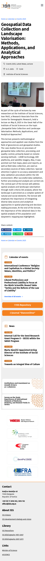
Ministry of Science (9, 550)
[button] (6, 229)
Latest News (21, 64)
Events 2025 (21, 19)
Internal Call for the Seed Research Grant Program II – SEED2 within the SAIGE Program (22, 338)
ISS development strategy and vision (16, 519)
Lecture (30, 64)
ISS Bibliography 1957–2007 (12, 535)
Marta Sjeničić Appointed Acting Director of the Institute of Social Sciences (21, 353)
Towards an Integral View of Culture (22, 364)
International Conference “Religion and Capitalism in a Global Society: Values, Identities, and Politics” (22, 268)
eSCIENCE (6, 555)
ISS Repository (8, 531)
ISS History (6, 515)
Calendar (11, 19)
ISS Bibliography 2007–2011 (12, 539)
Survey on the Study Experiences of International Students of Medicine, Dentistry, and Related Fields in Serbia (17, 401)
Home (3, 19)
